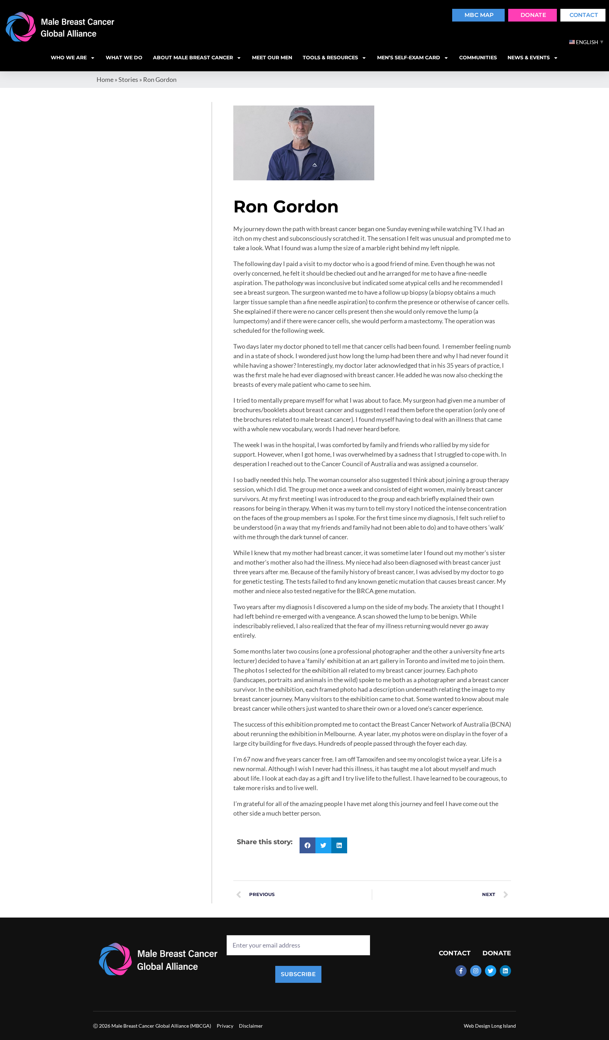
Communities (478, 57)
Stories (128, 79)
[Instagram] (475, 970)
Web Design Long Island (490, 1026)
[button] (307, 845)
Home (105, 79)
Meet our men (272, 57)
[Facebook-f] (461, 970)
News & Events (529, 57)
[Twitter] (490, 970)
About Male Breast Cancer (193, 57)
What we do (124, 57)
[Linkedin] (505, 970)
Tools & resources (330, 57)
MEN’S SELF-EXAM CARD (408, 57)
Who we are (69, 57)
